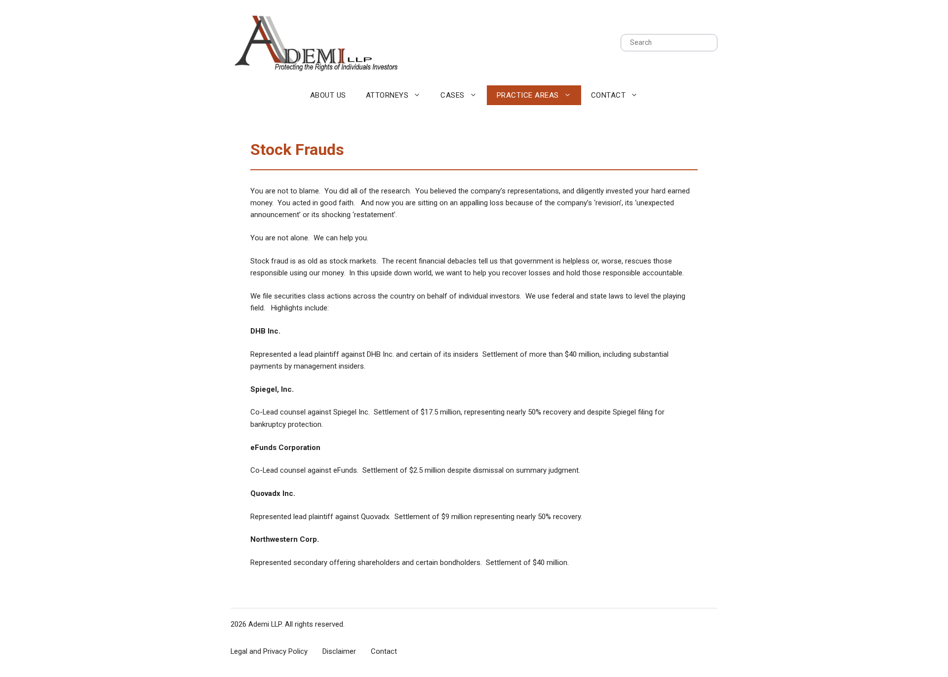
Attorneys (387, 95)
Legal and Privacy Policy (269, 651)
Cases (452, 95)
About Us (328, 95)
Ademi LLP (264, 624)
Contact (608, 95)
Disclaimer (339, 651)
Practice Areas (528, 95)
